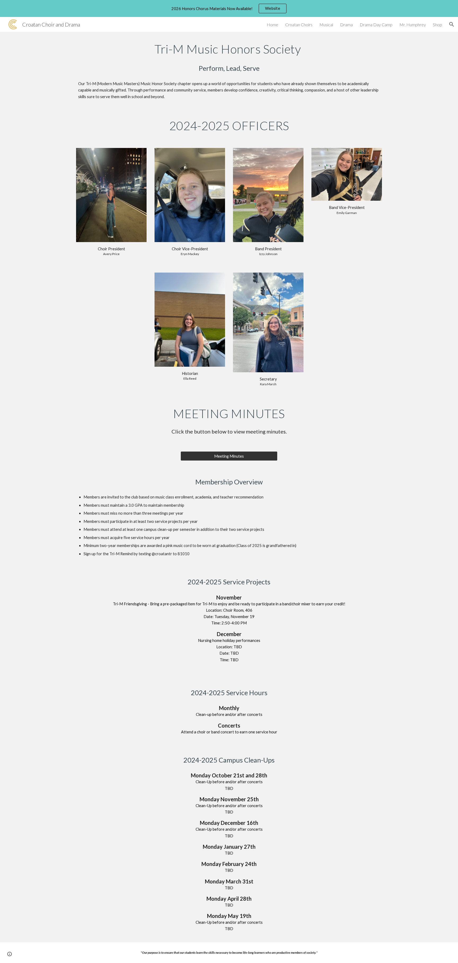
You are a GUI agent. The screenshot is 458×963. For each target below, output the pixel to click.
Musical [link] (326, 24)
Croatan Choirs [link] (298, 24)
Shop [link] (437, 24)
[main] (229, 49)
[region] (229, 8)
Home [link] (272, 24)
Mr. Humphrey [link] (412, 24)
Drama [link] (346, 24)
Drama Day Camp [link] (376, 24)
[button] (451, 24)
